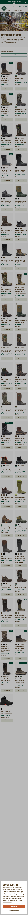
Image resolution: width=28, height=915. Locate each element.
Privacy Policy (7, 902)
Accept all (14, 906)
